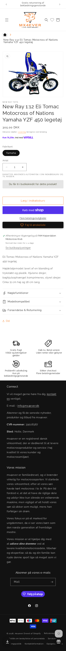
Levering (22, 132)
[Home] (4, 35)
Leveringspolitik (13, 644)
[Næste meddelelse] (59, 4)
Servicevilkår (54, 639)
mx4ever (19, 633)
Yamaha (11, 153)
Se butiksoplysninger (18, 247)
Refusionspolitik (51, 633)
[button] (6, 20)
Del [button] (8, 321)
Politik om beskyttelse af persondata (27, 639)
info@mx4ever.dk (28, 405)
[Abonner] (52, 582)
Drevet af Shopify (32, 633)
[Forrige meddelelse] (6, 4)
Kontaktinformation (34, 644)
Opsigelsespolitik (55, 644)
